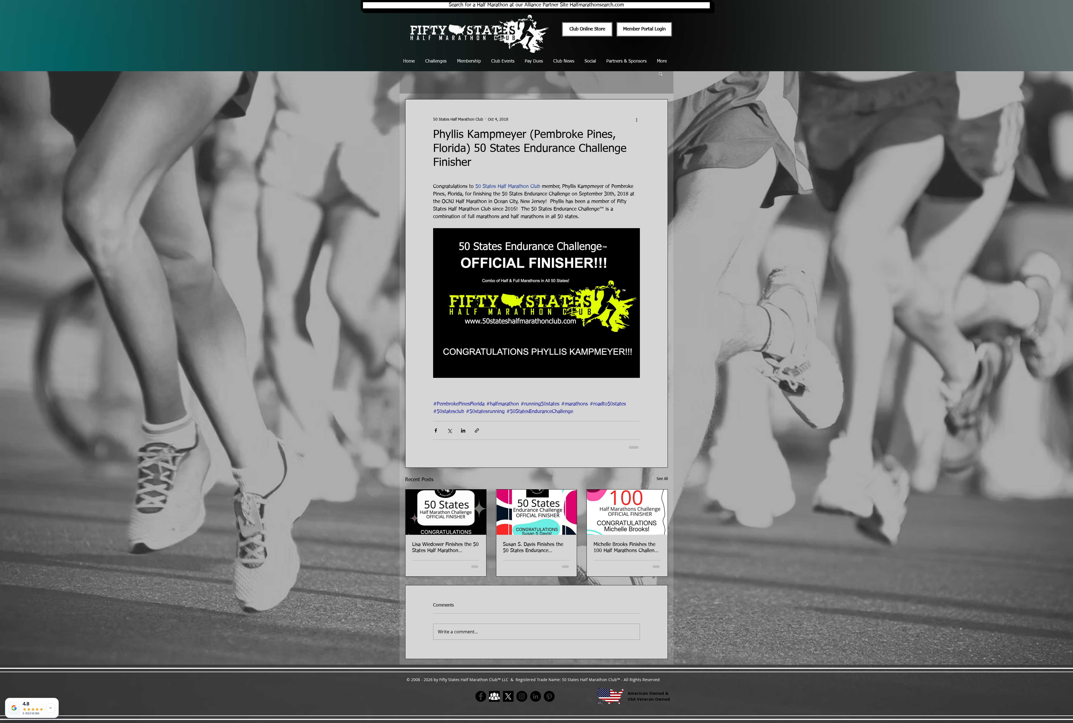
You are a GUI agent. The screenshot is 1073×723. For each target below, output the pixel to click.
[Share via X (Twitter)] (449, 430)
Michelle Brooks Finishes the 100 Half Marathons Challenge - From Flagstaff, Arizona (627, 548)
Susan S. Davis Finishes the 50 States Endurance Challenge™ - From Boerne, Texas (533, 548)
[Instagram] (521, 696)
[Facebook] (480, 696)
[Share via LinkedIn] (463, 430)
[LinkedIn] (535, 696)
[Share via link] (476, 430)
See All (662, 479)
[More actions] (636, 119)
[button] (660, 73)
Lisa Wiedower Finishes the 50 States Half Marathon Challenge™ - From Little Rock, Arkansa (445, 548)
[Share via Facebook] (435, 430)
